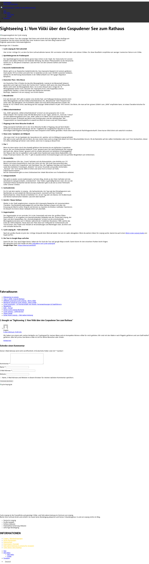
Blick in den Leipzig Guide (135, 233)
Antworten (7, 340)
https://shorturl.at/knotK (27, 245)
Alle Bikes (6, 13)
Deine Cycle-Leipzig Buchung (13, 310)
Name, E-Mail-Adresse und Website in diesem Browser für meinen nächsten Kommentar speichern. (38, 377)
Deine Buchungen (9, 540)
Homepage (7, 2)
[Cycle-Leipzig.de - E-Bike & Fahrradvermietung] (18, 8)
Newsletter (7, 306)
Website (3, 374)
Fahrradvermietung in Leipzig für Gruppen (18, 546)
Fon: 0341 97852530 (10, 4)
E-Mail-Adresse (6, 370)
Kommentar (5, 364)
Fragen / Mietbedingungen (13, 538)
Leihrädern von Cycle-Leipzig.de (43, 243)
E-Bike (9, 16)
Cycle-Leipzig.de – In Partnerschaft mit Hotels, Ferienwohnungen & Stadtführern (32, 304)
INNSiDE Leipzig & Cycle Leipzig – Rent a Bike (19, 301)
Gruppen (6, 18)
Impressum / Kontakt (11, 544)
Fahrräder (10, 15)
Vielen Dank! (7, 313)
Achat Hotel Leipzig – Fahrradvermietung (18, 315)
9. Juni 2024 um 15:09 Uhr (12, 332)
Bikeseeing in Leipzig (10, 297)
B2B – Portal (8, 308)
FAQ (4, 11)
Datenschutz (7, 542)
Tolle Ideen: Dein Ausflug (12, 547)
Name (3, 367)
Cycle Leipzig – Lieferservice (13, 311)
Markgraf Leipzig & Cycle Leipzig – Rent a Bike (19, 302)
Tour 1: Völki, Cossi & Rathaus (13, 299)
